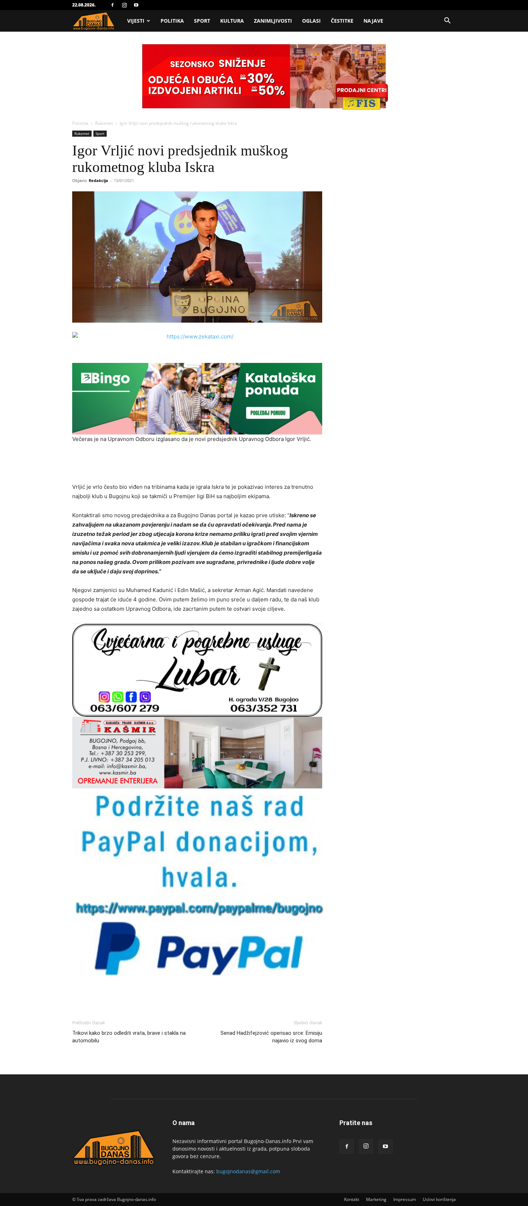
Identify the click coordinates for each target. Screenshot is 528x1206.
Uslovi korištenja (439, 1199)
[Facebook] (112, 5)
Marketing (376, 1199)
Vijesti (135, 20)
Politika (172, 20)
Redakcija (98, 180)
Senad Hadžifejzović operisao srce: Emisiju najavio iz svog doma (271, 1037)
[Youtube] (136, 5)
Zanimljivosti (273, 20)
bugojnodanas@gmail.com (248, 1171)
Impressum (404, 1199)
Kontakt (351, 1199)
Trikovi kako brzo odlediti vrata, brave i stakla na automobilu (129, 1037)
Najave (373, 20)
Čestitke (342, 20)
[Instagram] (124, 5)
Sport (202, 20)
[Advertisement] (197, 464)
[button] (447, 21)
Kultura (232, 20)
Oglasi (311, 20)
